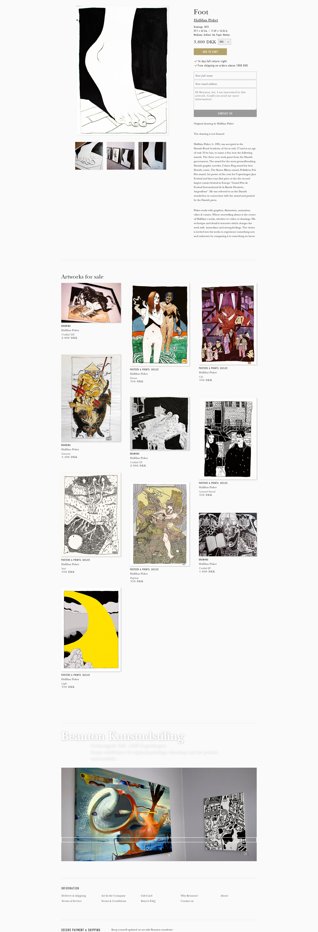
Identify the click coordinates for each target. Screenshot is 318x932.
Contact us (187, 901)
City (201, 376)
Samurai (65, 453)
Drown (133, 378)
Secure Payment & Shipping (81, 930)
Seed (63, 568)
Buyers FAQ (148, 901)
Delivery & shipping (73, 895)
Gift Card (146, 895)
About (224, 895)
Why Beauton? (189, 895)
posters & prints (140, 369)
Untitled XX (136, 462)
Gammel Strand (207, 491)
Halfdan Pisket (206, 20)
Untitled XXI (67, 334)
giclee (155, 369)
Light (64, 683)
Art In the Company (113, 895)
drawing (66, 326)
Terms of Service (71, 901)
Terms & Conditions (113, 901)
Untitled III (204, 568)
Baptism (134, 578)
